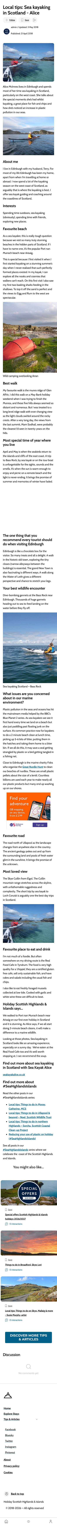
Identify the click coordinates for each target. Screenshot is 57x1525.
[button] (28, 1521)
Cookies (8, 1472)
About (7, 1459)
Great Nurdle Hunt (33, 767)
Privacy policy (11, 1466)
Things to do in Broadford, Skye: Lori (23, 1264)
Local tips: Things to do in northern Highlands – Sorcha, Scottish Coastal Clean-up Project (29, 1126)
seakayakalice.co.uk (14, 1074)
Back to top (17, 1493)
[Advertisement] (28, 510)
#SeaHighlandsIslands (15, 1149)
